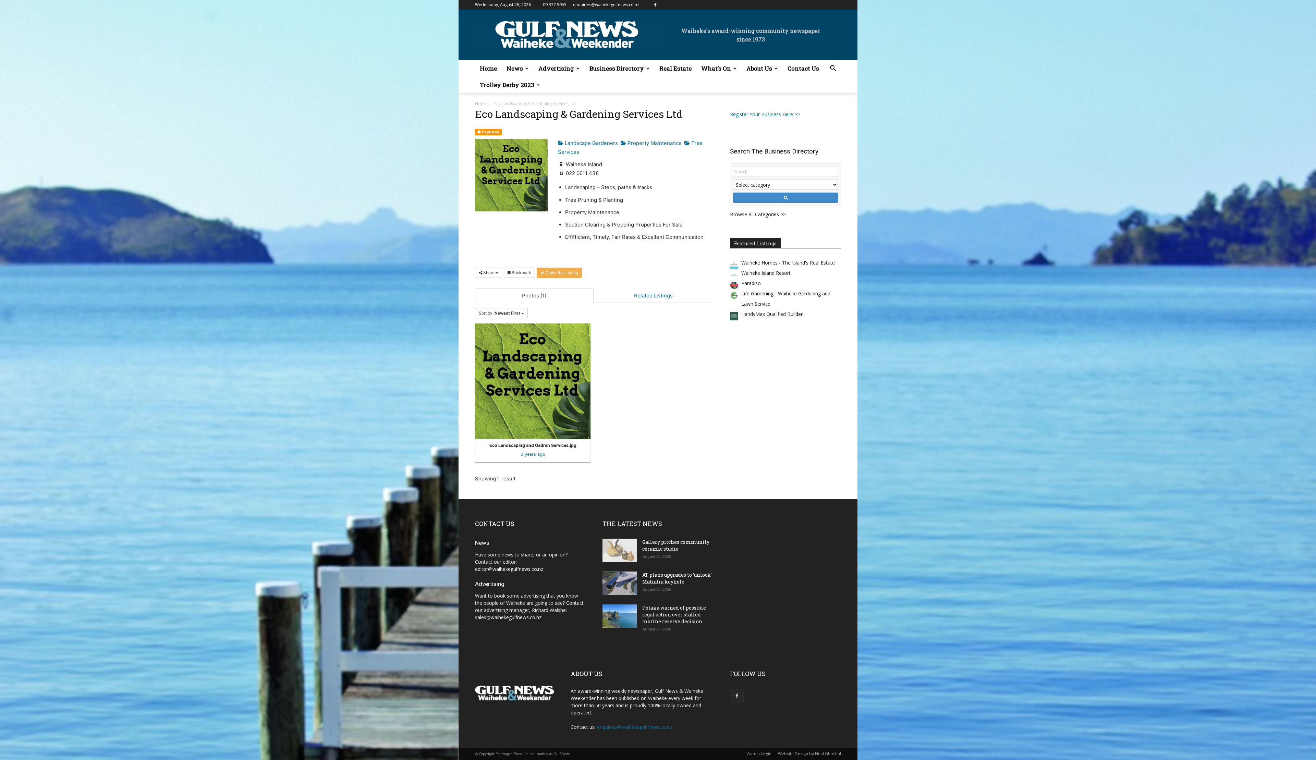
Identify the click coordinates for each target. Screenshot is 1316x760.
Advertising (556, 68)
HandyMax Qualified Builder (772, 314)
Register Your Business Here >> (765, 114)
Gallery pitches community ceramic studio (675, 545)
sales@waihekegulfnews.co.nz (508, 617)
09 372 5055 (554, 5)
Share (489, 272)
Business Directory (616, 68)
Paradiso (751, 283)
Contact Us (803, 68)
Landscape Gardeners (590, 143)
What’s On (716, 68)
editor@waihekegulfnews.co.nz (509, 569)
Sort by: (499, 313)
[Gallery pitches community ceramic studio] (619, 550)
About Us (759, 68)
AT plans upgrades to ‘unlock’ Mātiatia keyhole (677, 578)
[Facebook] (655, 5)
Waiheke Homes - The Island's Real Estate (788, 262)
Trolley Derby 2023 (507, 85)
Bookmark (521, 272)
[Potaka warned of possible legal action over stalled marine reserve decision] (619, 616)
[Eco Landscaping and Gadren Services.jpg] (532, 381)
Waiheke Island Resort (766, 273)
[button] (833, 69)
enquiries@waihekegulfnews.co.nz (606, 5)
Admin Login (759, 754)
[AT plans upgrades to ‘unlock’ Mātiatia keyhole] (619, 583)
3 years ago (533, 454)
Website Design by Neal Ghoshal (809, 754)
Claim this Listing (561, 272)
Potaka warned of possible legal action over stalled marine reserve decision (674, 614)
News (515, 68)
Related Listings (653, 295)
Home (488, 68)
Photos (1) (534, 295)
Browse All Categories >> (758, 214)
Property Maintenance (654, 143)
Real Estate (675, 68)
